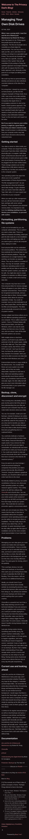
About (12, 14)
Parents (8, 12)
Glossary (21, 12)
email (19, 772)
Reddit (20, 766)
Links (3, 14)
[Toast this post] (2, 830)
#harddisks (18, 824)
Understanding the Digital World (11, 757)
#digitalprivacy (10, 824)
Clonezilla (4, 492)
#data (3, 824)
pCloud (3, 753)
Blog (8, 778)
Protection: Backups (7, 763)
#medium (4, 826)
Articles (14, 12)
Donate (16, 14)
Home (3, 12)
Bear (18, 834)
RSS (7, 14)
